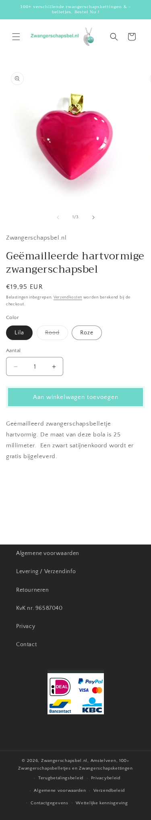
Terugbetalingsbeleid (60, 778)
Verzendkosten (68, 297)
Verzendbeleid (108, 790)
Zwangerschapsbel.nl (64, 760)
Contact (26, 644)
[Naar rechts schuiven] (93, 217)
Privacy (25, 626)
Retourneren (32, 590)
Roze (86, 333)
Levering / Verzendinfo (46, 571)
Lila (19, 333)
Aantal (13, 350)
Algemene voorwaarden (47, 553)
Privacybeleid (105, 778)
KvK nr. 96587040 (39, 608)
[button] (16, 37)
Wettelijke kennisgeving (102, 803)
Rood (56, 334)
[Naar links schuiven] (58, 217)
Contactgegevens (49, 803)
